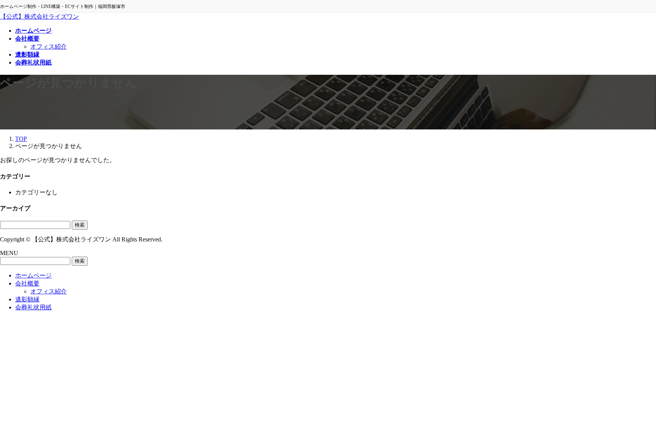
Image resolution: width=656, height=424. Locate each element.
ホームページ (33, 275)
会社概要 (27, 283)
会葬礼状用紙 (33, 307)
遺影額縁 (27, 299)
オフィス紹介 (48, 46)
